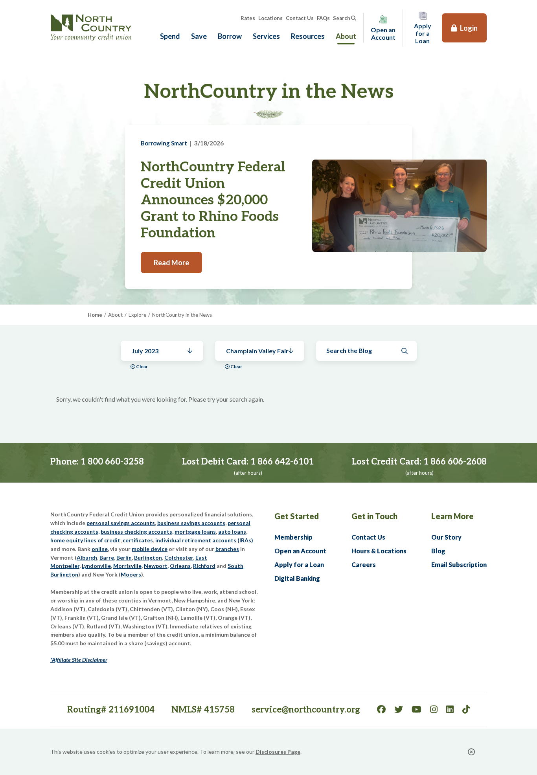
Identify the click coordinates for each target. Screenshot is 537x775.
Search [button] (341, 18)
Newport (155, 565)
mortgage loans (195, 531)
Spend (170, 36)
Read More (171, 262)
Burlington (148, 557)
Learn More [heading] (452, 516)
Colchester (178, 557)
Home (95, 315)
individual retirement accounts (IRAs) (204, 540)
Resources (308, 36)
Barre (106, 557)
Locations (270, 18)
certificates (138, 540)
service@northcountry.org (306, 710)
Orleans (180, 565)
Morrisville (127, 565)
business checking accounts (136, 531)
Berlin (124, 557)
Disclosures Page (278, 751)
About (346, 36)
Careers (363, 564)
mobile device (149, 548)
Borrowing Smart (164, 143)
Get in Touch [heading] (374, 516)
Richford (204, 565)
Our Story (446, 537)
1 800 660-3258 (112, 462)
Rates (248, 18)
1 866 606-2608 (455, 462)
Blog (438, 551)
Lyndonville (96, 565)
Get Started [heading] (296, 516)
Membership (293, 537)
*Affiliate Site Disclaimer (78, 659)
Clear (142, 366)
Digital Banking (297, 578)
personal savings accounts (120, 523)
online (100, 548)
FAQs (323, 18)
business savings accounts (191, 523)
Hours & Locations (378, 551)
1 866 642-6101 (282, 462)
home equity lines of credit (85, 540)
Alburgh (87, 557)
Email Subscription (459, 564)
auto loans (232, 531)
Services (266, 36)
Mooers (131, 574)
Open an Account (300, 551)
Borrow (230, 36)
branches (227, 548)
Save (199, 36)
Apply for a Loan (299, 564)
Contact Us (300, 18)
